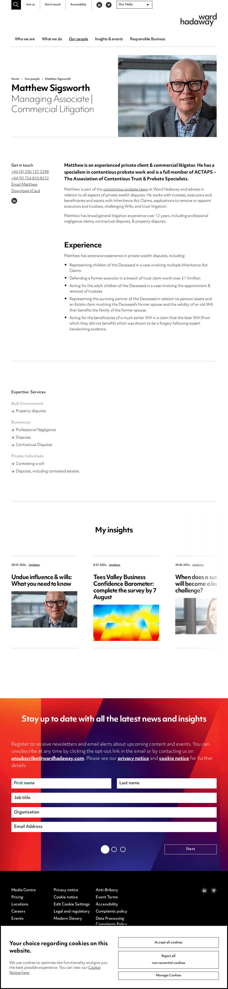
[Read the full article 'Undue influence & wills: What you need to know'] (44, 609)
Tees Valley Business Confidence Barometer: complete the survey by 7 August (124, 588)
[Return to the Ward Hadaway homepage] (199, 19)
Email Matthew (24, 185)
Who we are (25, 39)
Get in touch (53, 5)
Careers (18, 911)
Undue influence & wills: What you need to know (41, 581)
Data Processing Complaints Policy (111, 921)
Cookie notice (66, 897)
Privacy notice (66, 890)
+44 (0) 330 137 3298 (30, 172)
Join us (30, 5)
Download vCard (25, 191)
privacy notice (133, 759)
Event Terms (107, 897)
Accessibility (78, 5)
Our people (78, 39)
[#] (16, 5)
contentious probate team (125, 189)
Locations (19, 904)
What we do (52, 39)
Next (190, 849)
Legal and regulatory (72, 911)
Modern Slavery (68, 919)
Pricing (17, 897)
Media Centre (23, 890)
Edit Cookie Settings (72, 904)
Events (17, 919)
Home (15, 79)
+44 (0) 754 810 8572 (30, 178)
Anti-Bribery (107, 890)
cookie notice (174, 759)
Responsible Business (147, 39)
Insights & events (109, 39)
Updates (34, 565)
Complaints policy (111, 911)
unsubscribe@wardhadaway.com (47, 759)
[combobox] (134, 5)
